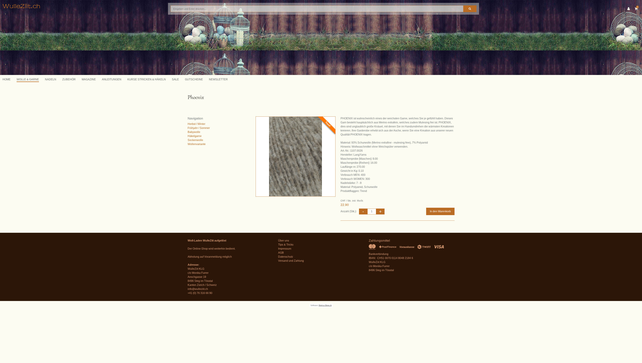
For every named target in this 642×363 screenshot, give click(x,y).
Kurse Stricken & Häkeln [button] (146, 79)
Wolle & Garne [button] (28, 79)
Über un (283, 240)
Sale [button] (175, 79)
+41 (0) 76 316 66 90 (200, 293)
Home (7, 79)
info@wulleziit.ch (198, 289)
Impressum (284, 248)
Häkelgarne (195, 136)
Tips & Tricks (285, 244)
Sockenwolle (195, 140)
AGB (281, 252)
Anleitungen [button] (111, 79)
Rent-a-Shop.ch (325, 305)
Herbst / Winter (196, 124)
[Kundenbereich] (629, 8)
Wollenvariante (197, 144)
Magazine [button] (89, 79)
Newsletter (218, 79)
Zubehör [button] (69, 79)
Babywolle (194, 132)
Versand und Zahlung (291, 260)
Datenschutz (285, 256)
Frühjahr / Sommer (199, 128)
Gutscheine (194, 79)
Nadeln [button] (50, 79)
